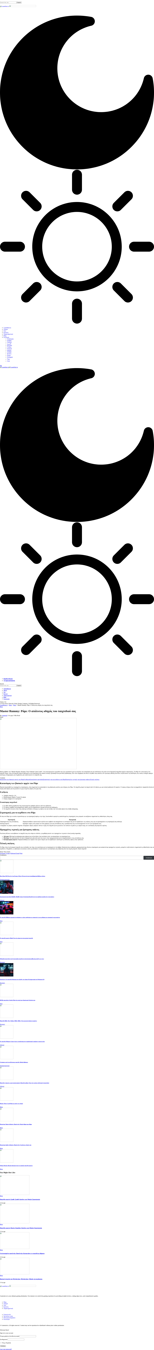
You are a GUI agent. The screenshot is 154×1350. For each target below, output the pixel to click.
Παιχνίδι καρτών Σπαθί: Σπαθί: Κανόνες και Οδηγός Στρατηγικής (20, 1199)
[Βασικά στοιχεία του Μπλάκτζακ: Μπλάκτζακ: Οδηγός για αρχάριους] (14, 1274)
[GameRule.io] (9, 367)
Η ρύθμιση (27, 779)
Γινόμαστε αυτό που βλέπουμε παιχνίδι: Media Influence (14, 1062)
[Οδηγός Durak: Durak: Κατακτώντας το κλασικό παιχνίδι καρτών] (6, 1162)
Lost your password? (6, 1349)
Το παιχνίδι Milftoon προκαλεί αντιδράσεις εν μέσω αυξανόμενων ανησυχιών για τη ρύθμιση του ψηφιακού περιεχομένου (30, 917)
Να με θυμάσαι (6, 1343)
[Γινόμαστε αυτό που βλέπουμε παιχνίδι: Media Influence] (6, 1058)
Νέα (1, 921)
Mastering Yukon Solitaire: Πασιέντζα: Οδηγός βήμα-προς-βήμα (16, 1124)
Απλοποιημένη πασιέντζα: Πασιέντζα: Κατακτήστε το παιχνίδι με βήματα (22, 1253)
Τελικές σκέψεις (94, 779)
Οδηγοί (2, 900)
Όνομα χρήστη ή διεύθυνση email (9, 1336)
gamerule (4, 715)
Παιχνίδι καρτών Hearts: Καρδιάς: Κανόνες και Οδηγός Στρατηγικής (21, 1228)
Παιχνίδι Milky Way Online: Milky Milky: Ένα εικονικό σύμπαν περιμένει (18, 1021)
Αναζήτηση (3, 855)
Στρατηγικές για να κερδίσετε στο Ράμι (54, 779)
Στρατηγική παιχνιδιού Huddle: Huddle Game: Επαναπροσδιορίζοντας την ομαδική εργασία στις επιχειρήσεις (27, 896)
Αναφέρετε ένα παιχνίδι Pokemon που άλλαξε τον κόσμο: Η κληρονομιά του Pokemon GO (22, 979)
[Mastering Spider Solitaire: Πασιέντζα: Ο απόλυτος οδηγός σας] (6, 1141)
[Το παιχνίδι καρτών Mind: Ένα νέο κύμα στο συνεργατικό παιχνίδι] (6, 934)
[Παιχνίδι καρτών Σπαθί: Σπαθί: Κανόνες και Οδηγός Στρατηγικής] (14, 1194)
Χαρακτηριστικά (4, 879)
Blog (1, 707)
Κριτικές (2, 962)
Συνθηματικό (3, 1339)
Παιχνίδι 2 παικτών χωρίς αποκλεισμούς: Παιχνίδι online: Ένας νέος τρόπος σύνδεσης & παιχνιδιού (24, 1083)
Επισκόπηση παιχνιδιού (36, 779)
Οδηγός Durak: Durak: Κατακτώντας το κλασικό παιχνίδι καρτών (16, 1165)
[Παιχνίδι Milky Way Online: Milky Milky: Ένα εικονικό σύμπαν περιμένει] (6, 1017)
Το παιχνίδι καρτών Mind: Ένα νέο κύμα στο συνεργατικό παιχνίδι (16, 938)
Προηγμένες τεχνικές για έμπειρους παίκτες (77, 779)
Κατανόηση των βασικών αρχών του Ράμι (12, 779)
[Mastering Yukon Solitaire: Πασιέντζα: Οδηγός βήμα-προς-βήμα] (6, 1120)
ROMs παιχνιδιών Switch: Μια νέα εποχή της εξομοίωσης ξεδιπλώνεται (17, 1000)
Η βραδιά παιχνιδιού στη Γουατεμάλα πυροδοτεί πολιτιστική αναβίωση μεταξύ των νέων (22, 958)
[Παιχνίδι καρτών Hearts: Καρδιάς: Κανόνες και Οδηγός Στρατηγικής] (14, 1223)
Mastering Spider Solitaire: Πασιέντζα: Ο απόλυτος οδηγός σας (15, 1145)
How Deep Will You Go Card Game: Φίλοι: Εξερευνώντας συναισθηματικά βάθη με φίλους (22, 876)
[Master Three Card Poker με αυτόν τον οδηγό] (6, 1100)
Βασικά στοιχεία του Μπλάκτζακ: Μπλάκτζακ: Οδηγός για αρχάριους (21, 1279)
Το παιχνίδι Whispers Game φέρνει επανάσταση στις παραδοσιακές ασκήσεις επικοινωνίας (22, 1041)
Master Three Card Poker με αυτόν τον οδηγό (11, 1103)
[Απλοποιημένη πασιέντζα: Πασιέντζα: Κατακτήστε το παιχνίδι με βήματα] (14, 1248)
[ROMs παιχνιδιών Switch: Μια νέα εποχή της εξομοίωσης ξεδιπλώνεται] (6, 996)
